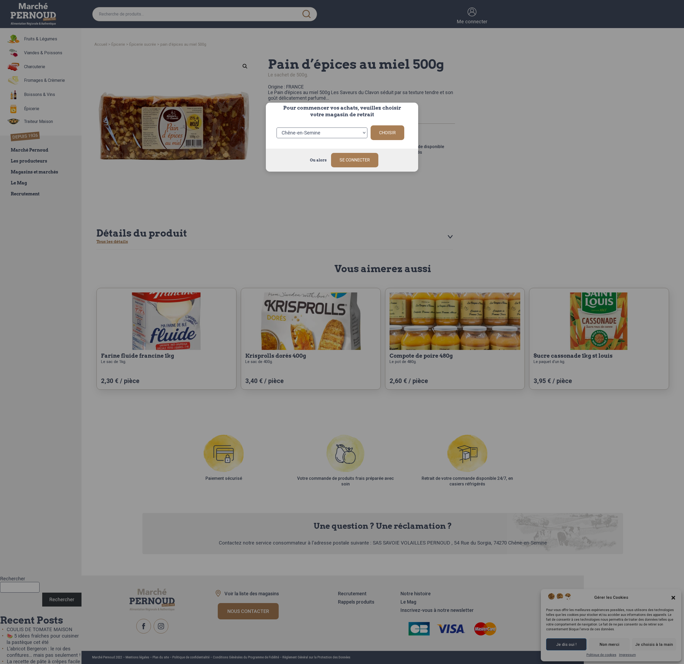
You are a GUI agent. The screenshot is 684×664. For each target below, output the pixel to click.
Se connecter (355, 160)
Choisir (387, 132)
